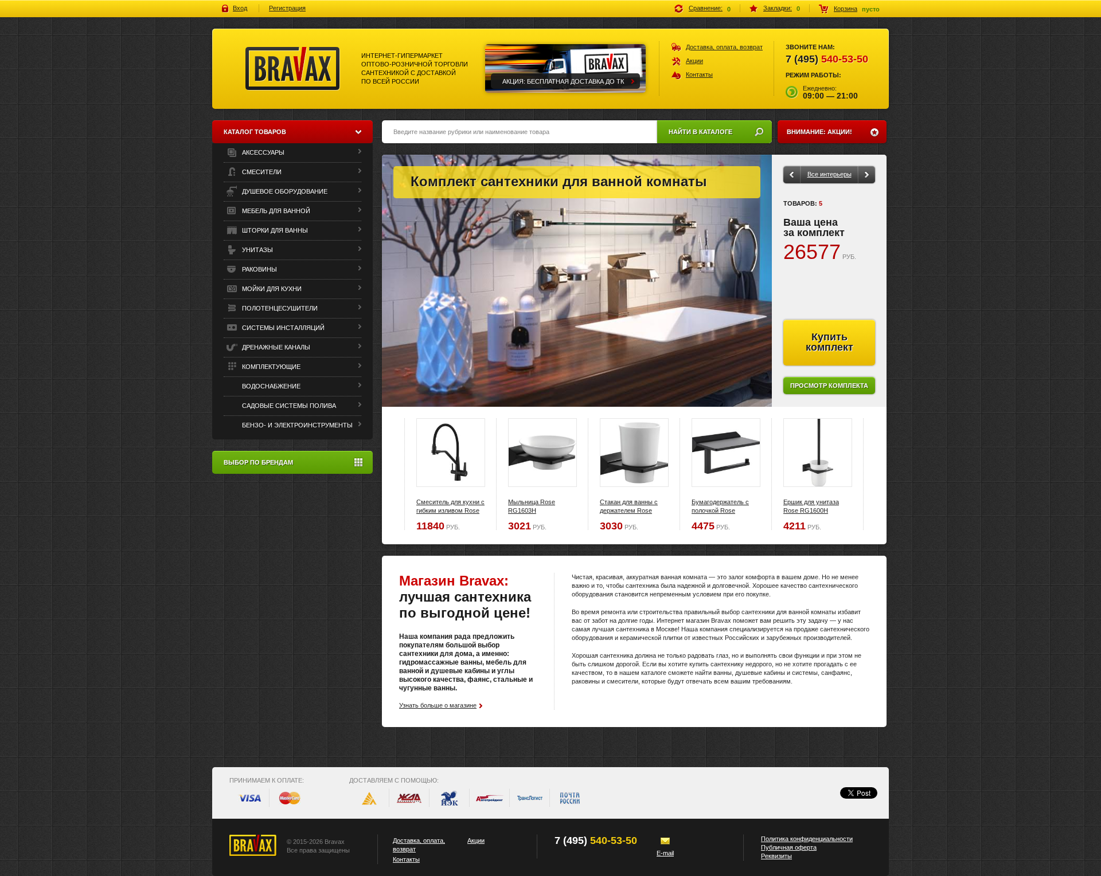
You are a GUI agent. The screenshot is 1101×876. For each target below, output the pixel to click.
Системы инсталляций (282, 327)
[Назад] (791, 174)
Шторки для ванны (274, 230)
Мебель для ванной (275, 210)
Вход (240, 8)
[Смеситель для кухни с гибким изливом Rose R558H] (450, 452)
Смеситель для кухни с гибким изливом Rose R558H (450, 510)
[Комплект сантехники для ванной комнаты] (577, 281)
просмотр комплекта (829, 385)
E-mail (665, 853)
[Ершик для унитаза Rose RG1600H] (817, 452)
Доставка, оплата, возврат (724, 47)
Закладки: (777, 8)
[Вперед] (867, 174)
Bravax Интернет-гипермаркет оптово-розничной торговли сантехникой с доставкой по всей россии (292, 69)
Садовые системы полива (288, 405)
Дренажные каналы (275, 347)
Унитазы (256, 249)
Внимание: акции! (819, 131)
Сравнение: (706, 8)
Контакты (699, 74)
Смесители (261, 171)
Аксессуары (262, 152)
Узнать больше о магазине (438, 705)
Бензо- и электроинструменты (296, 425)
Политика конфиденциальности (807, 838)
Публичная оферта (789, 847)
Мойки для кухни (271, 288)
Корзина (845, 8)
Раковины (258, 269)
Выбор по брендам (258, 462)
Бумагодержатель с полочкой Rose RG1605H (720, 510)
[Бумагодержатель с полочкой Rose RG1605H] (726, 452)
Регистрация (287, 8)
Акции (694, 60)
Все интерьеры (829, 174)
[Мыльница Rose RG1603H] (542, 452)
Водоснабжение (270, 386)
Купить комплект (829, 342)
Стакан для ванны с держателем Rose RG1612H (629, 510)
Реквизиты (776, 856)
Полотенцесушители (279, 308)
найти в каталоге (700, 131)
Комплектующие (270, 366)
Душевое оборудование (283, 191)
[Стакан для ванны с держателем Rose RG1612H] (634, 452)
